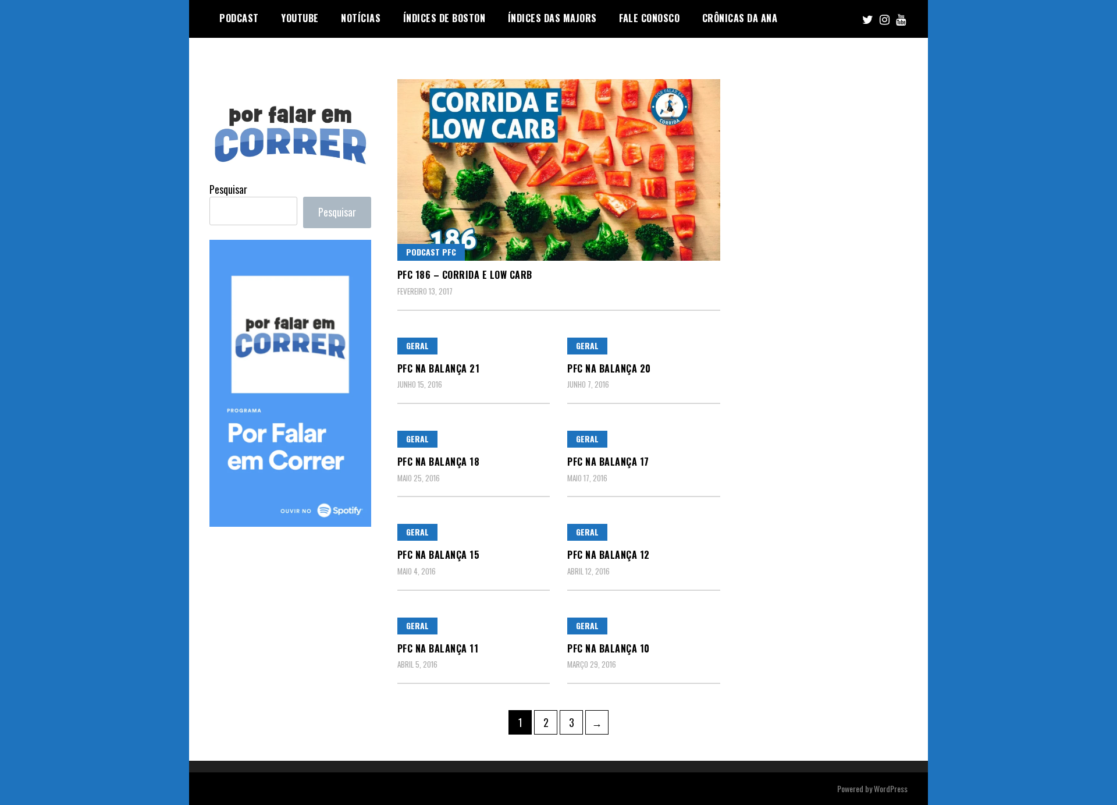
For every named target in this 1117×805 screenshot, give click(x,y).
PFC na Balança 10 (608, 648)
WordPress (891, 788)
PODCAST (239, 18)
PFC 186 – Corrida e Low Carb (464, 275)
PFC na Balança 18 (438, 462)
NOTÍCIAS (360, 18)
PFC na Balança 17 (608, 462)
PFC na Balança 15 (438, 555)
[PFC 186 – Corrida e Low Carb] (558, 170)
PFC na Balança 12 (608, 555)
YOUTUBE (300, 18)
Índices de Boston (444, 18)
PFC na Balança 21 (438, 368)
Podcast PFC (431, 252)
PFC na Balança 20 (609, 368)
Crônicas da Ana (740, 18)
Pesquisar (228, 189)
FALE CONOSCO (649, 18)
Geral (417, 345)
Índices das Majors (552, 18)
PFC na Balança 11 (438, 648)
